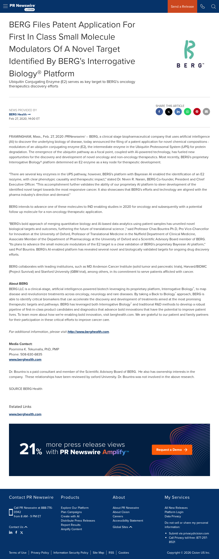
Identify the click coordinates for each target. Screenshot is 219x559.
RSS (111, 552)
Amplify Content (71, 529)
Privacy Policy (40, 552)
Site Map (98, 552)
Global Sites (121, 527)
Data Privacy (173, 516)
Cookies (123, 552)
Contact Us (16, 527)
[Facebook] (16, 532)
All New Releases (176, 508)
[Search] (213, 6)
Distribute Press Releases (78, 520)
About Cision (121, 512)
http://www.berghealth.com (88, 331)
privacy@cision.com (196, 533)
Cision (196, 552)
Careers (118, 516)
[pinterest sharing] (197, 112)
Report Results (71, 525)
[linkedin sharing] (178, 112)
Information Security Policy (70, 552)
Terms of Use (18, 552)
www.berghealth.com (25, 359)
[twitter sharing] (168, 112)
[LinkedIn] (11, 532)
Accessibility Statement (128, 520)
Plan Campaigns (71, 512)
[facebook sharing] (159, 112)
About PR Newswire (126, 508)
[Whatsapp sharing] (187, 112)
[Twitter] (21, 532)
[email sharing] (206, 112)
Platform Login (174, 512)
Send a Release (182, 6)
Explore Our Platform (75, 508)
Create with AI (70, 516)
